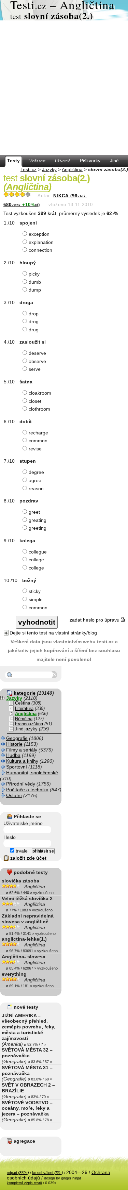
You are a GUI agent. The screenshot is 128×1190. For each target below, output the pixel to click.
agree (35, 480)
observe (37, 361)
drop (34, 313)
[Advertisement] (64, 87)
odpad (18, 1173)
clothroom (39, 409)
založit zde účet (28, 858)
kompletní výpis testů (24, 1183)
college (36, 568)
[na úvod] (64, 10)
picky (34, 274)
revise (35, 448)
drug (34, 329)
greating (37, 520)
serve (35, 369)
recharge (38, 432)
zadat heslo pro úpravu (95, 620)
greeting (37, 528)
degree (36, 472)
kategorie (24, 693)
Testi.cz (28, 169)
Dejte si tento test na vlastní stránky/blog (53, 632)
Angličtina (72, 169)
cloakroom (40, 393)
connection (40, 250)
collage (36, 559)
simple (36, 599)
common (38, 440)
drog (34, 321)
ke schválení (47, 1173)
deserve (37, 353)
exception (39, 234)
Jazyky (49, 169)
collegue (38, 552)
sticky (35, 591)
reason (36, 488)
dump (35, 290)
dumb (35, 282)
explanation (41, 242)
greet (34, 512)
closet (35, 401)
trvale (21, 851)
